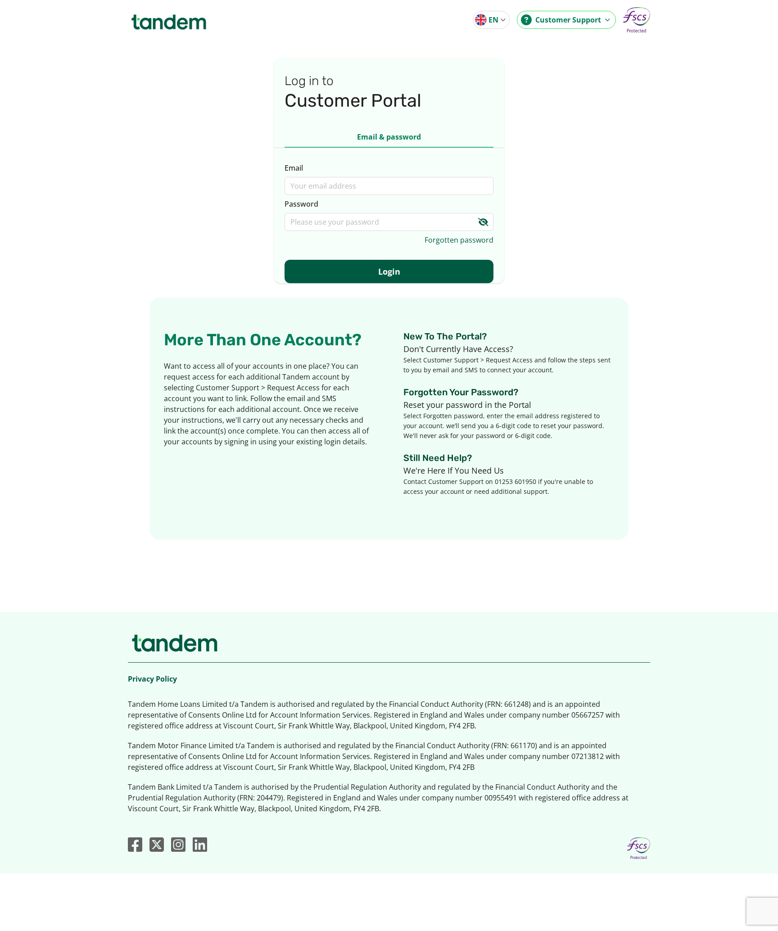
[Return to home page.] (169, 19)
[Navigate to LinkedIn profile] (200, 844)
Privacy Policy (152, 679)
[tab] (389, 137)
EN (493, 20)
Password (301, 204)
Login (389, 271)
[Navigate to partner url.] (636, 19)
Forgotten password (459, 240)
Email (294, 168)
